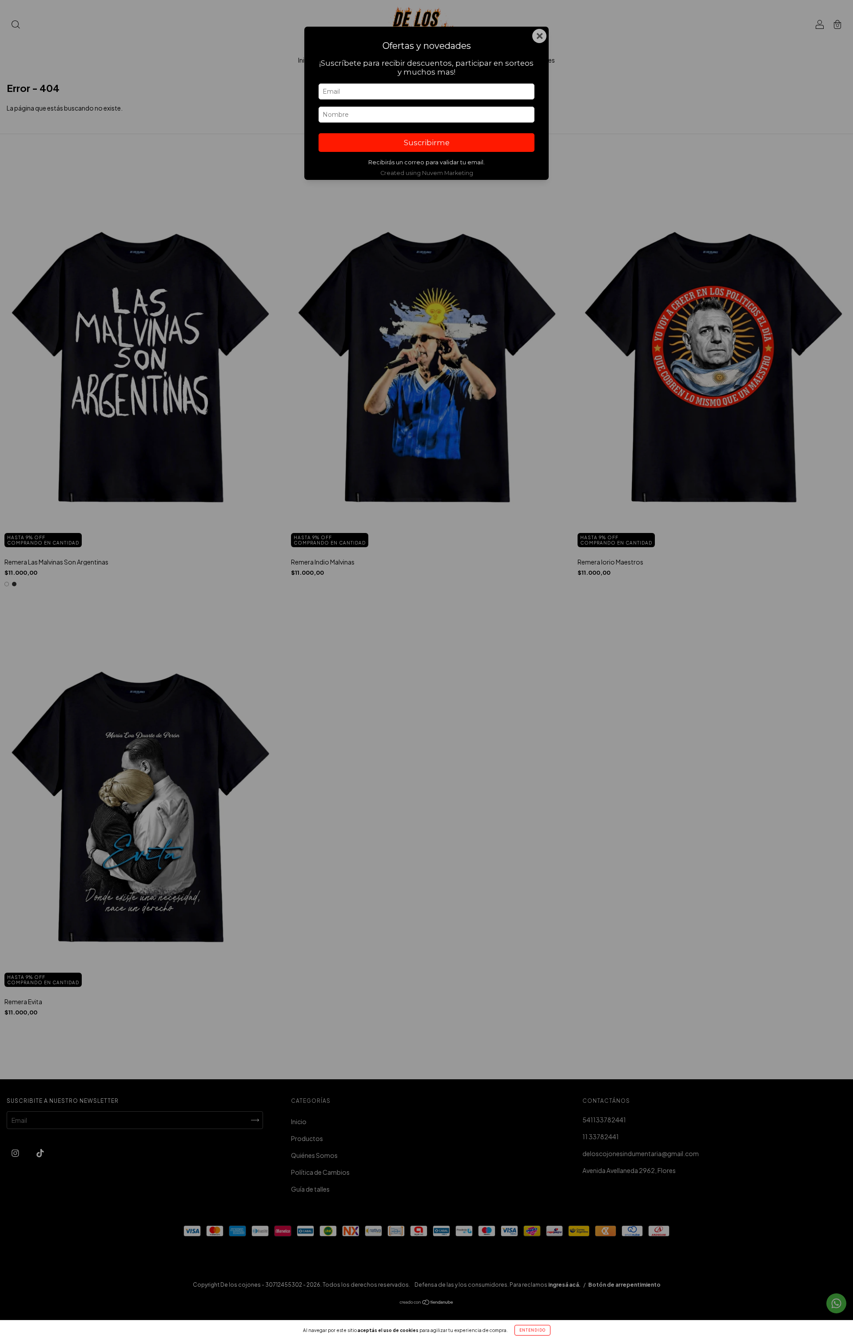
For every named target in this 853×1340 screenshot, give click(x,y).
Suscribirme (427, 142)
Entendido (532, 1330)
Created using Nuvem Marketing (426, 173)
